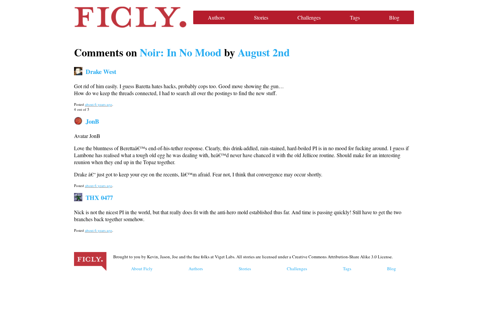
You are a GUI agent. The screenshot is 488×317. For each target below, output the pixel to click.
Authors (216, 17)
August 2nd (264, 52)
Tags (355, 17)
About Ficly (142, 269)
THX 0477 (99, 197)
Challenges (309, 17)
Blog (394, 17)
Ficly (130, 17)
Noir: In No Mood (180, 52)
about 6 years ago (98, 104)
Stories (261, 17)
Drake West (101, 71)
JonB (92, 121)
